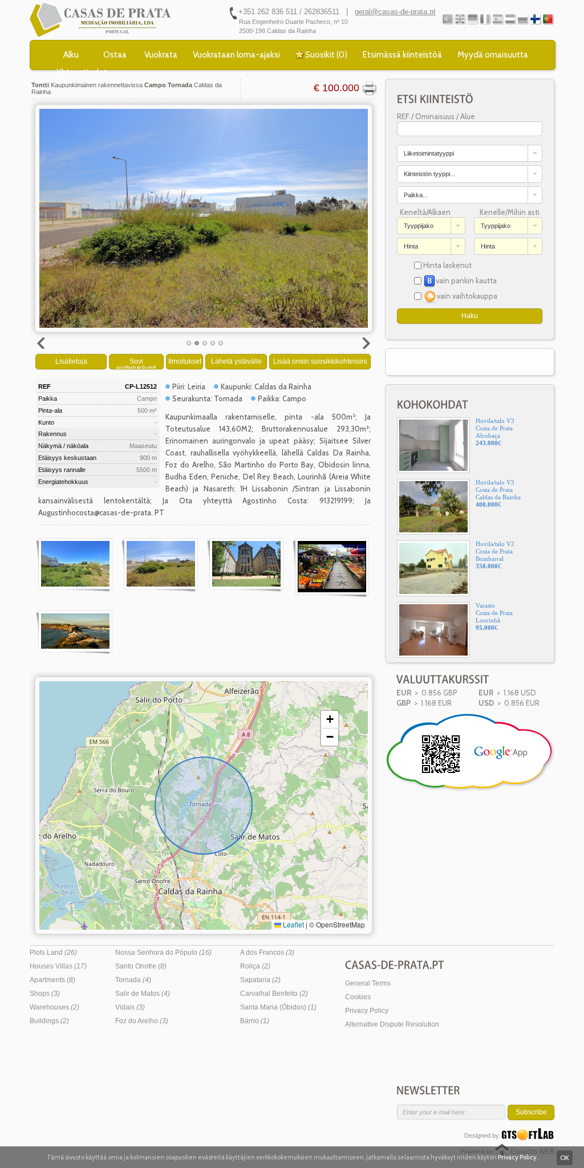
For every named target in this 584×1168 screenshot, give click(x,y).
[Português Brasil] (548, 19)
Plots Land (53, 953)
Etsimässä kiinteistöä (402, 55)
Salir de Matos (142, 994)
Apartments (52, 980)
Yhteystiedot (81, 72)
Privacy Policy (366, 1011)
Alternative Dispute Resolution (392, 1024)
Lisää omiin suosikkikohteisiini (320, 361)
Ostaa (115, 55)
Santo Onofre (141, 966)
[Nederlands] (510, 19)
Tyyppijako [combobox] (418, 225)
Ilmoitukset (184, 361)
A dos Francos (267, 953)
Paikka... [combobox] (416, 195)
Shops (45, 994)
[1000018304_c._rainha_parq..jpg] (245, 565)
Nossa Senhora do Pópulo (163, 953)
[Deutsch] (472, 19)
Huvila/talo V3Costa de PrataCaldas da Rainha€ (498, 493)
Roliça (255, 966)
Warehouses (54, 1007)
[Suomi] (535, 19)
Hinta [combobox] (411, 246)
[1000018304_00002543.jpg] (159, 565)
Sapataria (260, 980)
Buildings (49, 1021)
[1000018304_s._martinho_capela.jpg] (74, 632)
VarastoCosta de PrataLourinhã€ (494, 616)
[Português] (447, 19)
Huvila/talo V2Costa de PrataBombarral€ (495, 554)
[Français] (485, 19)
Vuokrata (160, 55)
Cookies (358, 997)
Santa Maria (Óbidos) (278, 1007)
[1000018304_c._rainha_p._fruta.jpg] (331, 567)
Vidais (130, 1007)
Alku (71, 55)
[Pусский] (523, 19)
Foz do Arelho (141, 1021)
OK (564, 1157)
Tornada (133, 980)
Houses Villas (58, 966)
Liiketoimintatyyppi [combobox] (429, 153)
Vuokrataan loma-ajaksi (236, 55)
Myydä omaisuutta (492, 55)
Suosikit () (326, 55)
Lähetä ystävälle (236, 361)
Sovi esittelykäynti (136, 363)
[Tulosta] (369, 88)
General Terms (368, 983)
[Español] (498, 19)
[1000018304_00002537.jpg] (74, 565)
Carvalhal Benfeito (274, 994)
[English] (460, 19)
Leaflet (292, 924)
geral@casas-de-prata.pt (395, 11)
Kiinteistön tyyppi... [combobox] (429, 173)
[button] (329, 720)
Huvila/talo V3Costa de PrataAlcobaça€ (495, 431)
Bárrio (254, 1021)
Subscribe (531, 1112)
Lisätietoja (71, 361)
